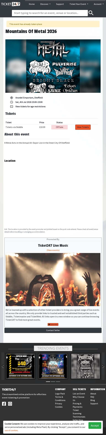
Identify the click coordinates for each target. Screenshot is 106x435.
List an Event (79, 393)
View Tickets (83, 127)
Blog (92, 400)
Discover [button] (44, 4)
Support (60, 4)
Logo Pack (60, 393)
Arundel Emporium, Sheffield (26, 97)
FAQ (92, 396)
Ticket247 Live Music (53, 246)
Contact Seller (53, 330)
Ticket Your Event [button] (78, 4)
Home (32, 4)
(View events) (53, 250)
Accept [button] (95, 425)
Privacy (58, 403)
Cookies (59, 406)
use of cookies (11, 430)
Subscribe (54, 324)
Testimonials (79, 416)
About (93, 393)
